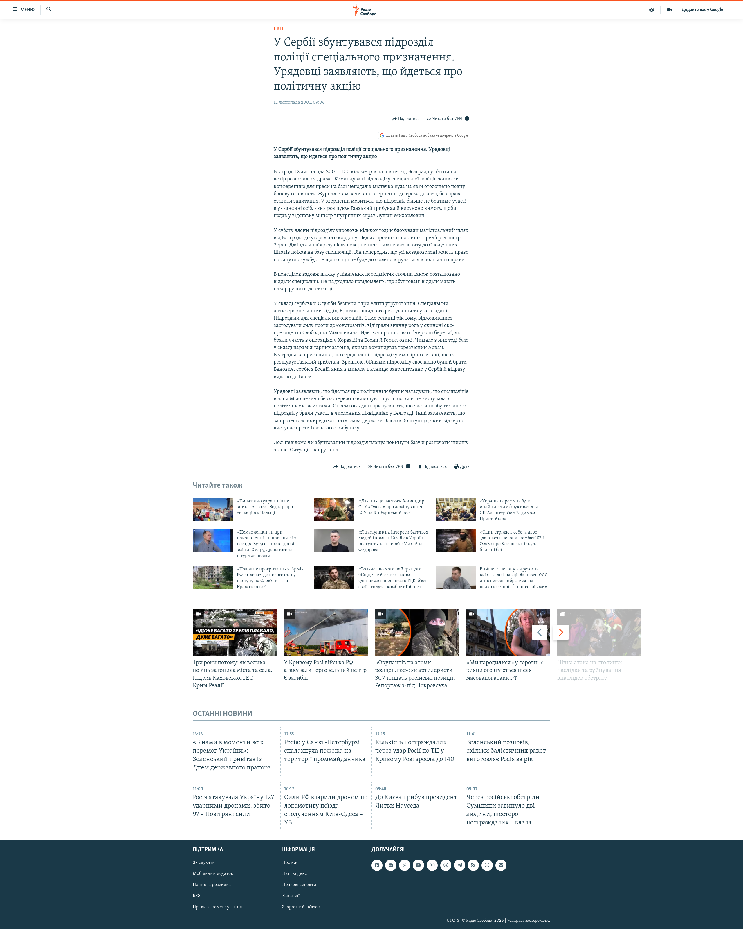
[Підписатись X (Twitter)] (404, 865)
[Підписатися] (500, 865)
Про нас (290, 862)
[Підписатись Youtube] (418, 865)
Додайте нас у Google (702, 10)
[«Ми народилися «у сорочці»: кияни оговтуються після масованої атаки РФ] (508, 632)
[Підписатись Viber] (445, 865)
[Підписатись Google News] (390, 865)
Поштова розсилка (212, 885)
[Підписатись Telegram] (459, 865)
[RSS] (473, 865)
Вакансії (291, 896)
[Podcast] (487, 865)
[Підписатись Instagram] (432, 865)
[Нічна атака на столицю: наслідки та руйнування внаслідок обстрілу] (599, 632)
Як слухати (204, 862)
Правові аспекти (299, 885)
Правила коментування (217, 907)
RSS (197, 896)
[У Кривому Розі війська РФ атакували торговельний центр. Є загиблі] (326, 632)
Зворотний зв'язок (301, 907)
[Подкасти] (652, 10)
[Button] (406, 119)
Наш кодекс (294, 874)
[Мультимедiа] (669, 10)
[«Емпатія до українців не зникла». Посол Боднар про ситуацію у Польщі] (213, 509)
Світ (279, 29)
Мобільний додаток (213, 874)
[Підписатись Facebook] (377, 865)
